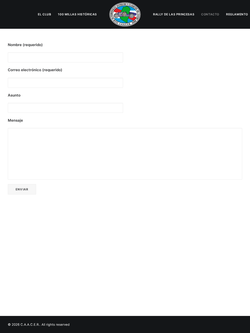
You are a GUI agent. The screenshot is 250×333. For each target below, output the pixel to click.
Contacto (210, 14)
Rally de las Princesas (173, 14)
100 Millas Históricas (77, 14)
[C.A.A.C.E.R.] (125, 14)
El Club (44, 14)
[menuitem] (44, 14)
